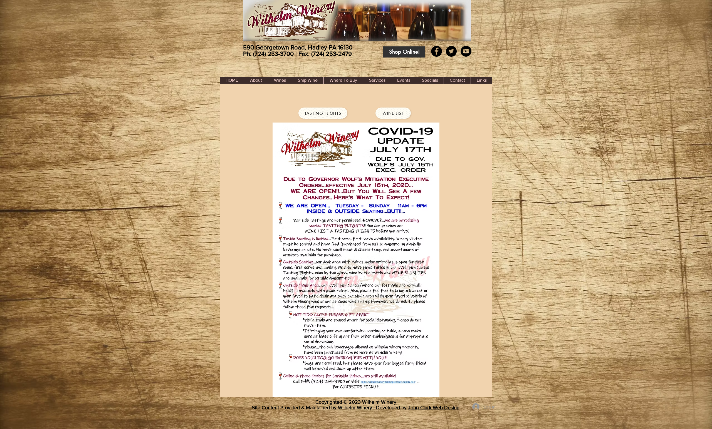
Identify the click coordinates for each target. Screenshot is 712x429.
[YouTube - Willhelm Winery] (466, 51)
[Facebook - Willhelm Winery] (436, 51)
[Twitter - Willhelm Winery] (451, 51)
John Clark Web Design (433, 407)
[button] (343, 80)
